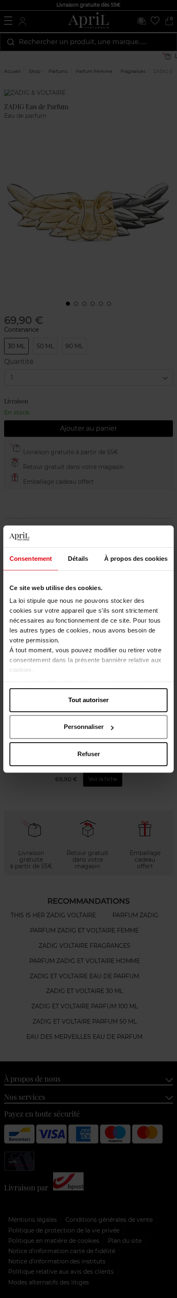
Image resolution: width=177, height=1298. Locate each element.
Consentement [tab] (30, 558)
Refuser (88, 753)
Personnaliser (84, 726)
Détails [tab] (78, 558)
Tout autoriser (88, 699)
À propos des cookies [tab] (136, 558)
